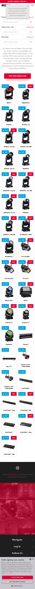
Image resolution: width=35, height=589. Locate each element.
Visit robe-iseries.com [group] (17, 76)
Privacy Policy (8, 573)
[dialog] (17, 573)
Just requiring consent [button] (17, 582)
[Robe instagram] (17, 468)
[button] (17, 586)
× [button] (33, 559)
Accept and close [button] (17, 577)
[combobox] (30, 559)
